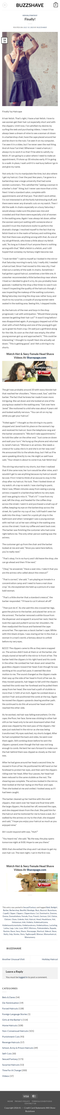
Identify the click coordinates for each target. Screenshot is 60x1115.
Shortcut (40, 931)
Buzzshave (42, 27)
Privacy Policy (22, 1101)
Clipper (12, 913)
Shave (23, 931)
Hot (53, 919)
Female (25, 916)
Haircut (32, 919)
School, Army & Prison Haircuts (17, 1047)
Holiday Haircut (50, 959)
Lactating (53, 925)
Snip (11, 934)
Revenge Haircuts (11, 1042)
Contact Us (30, 1103)
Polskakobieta (43, 928)
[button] (4, 5)
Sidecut (48, 931)
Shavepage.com (36, 357)
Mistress (32, 928)
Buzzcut (43, 910)
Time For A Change (11, 1070)
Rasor (12, 931)
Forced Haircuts (10, 1008)
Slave (54, 931)
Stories (16, 934)
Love (21, 928)
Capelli (6, 913)
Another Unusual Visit (13, 959)
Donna (5, 916)
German (43, 916)
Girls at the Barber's (12, 1019)
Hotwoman (16, 922)
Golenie (20, 919)
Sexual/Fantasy (30, 15)
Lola (16, 928)
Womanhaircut (50, 934)
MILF (26, 928)
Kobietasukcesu (29, 925)
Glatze (54, 916)
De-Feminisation (10, 1002)
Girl (49, 916)
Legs (12, 928)
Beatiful (23, 910)
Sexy (18, 931)
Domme (53, 913)
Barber (6, 910)
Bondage (31, 910)
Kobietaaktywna (41, 922)
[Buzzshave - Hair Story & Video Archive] (30, 5)
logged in (23, 977)
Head (38, 919)
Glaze (14, 919)
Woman (39, 934)
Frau (30, 916)
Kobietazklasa (42, 925)
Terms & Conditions (42, 1101)
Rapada (53, 928)
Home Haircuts (9, 1025)
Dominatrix (44, 913)
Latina (6, 928)
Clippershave (29, 913)
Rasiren (6, 931)
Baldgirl (54, 907)
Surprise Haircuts (11, 1064)
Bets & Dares (8, 997)
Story (22, 934)
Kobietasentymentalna (12, 925)
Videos (5, 1075)
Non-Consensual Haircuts (15, 1030)
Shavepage (31, 931)
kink (24, 922)
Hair (26, 919)
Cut (37, 913)
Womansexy (30, 937)
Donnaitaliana (15, 916)
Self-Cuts (7, 1053)
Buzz (37, 910)
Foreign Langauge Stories (14, 1014)
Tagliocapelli (30, 934)
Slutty (5, 934)
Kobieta (30, 922)
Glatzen (7, 919)
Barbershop (14, 910)
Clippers (19, 913)
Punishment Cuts (11, 1036)
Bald (48, 907)
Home (10, 1101)
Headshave (46, 919)
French (36, 916)
